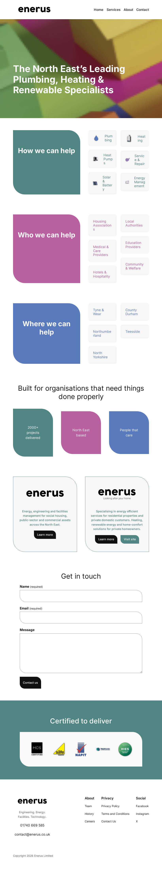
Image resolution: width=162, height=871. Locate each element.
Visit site (130, 539)
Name (31, 587)
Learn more (45, 534)
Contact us (30, 682)
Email (31, 608)
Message (27, 630)
